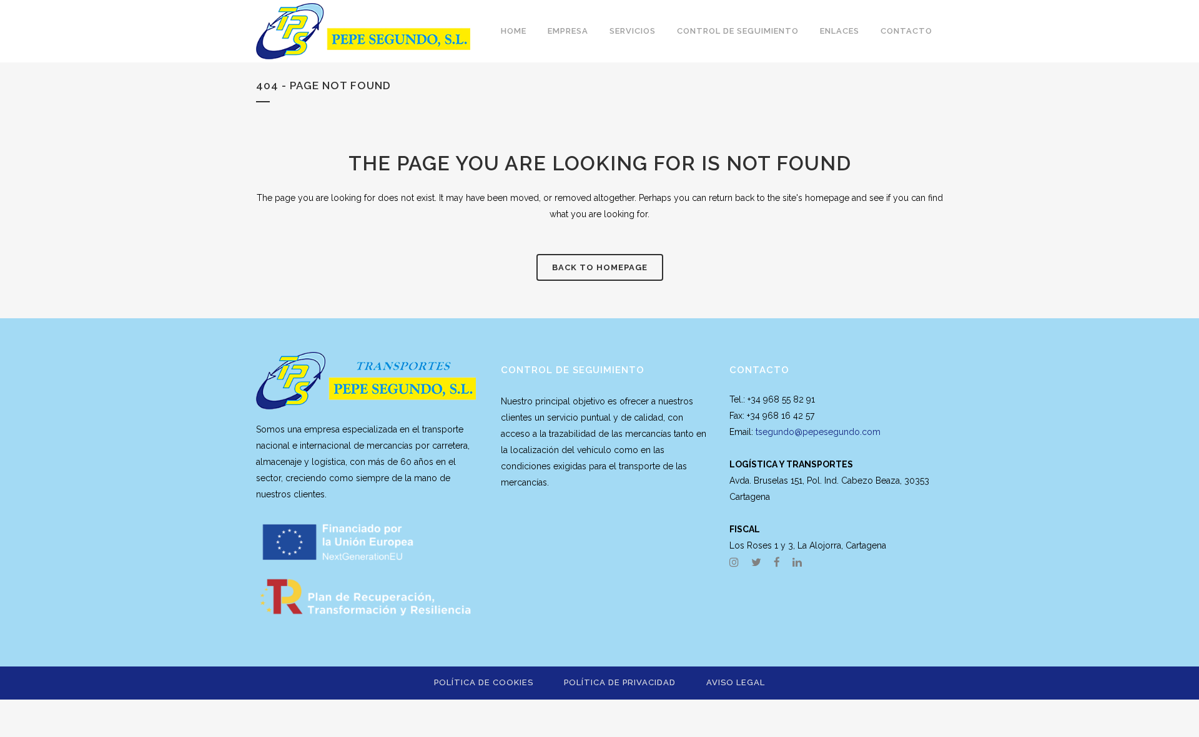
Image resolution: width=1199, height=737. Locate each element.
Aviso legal (735, 682)
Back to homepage (600, 267)
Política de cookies (483, 682)
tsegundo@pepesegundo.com (818, 432)
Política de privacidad (620, 682)
